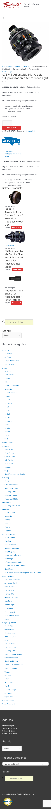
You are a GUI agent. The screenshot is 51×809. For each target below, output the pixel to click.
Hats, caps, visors (11, 488)
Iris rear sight (9, 605)
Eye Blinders (9, 590)
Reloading (8, 421)
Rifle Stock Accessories (13, 562)
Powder (7, 432)
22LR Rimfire (9, 375)
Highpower (9, 682)
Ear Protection (10, 643)
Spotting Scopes (11, 668)
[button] (3, 18)
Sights (7, 619)
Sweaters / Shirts (11, 499)
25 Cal (7, 410)
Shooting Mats (10, 651)
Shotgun (8, 523)
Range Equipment (9, 623)
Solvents (8, 467)
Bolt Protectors (10, 545)
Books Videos (7, 442)
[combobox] (25, 764)
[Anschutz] (11, 141)
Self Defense (9, 364)
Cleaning (5, 446)
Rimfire (7, 520)
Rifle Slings (9, 559)
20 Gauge (8, 403)
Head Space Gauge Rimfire (15, 474)
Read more (17, 270)
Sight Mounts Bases (12, 615)
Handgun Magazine (12, 548)
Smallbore (8, 693)
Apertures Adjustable (12, 579)
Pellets (7, 396)
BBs (6, 382)
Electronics (6, 503)
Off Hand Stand (10, 637)
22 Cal (7, 407)
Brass (7, 424)
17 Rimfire (8, 371)
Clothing (5, 478)
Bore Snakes (9, 453)
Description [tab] (9, 151)
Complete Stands (11, 658)
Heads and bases (11, 661)
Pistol (7, 686)
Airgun (7, 679)
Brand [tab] (7, 156)
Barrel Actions (10, 512)
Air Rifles (8, 357)
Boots (7, 481)
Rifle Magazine (10, 552)
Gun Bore (8, 601)
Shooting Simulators (12, 506)
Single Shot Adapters (13, 555)
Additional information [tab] (13, 154)
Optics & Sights (8, 576)
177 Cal (7, 400)
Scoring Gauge (10, 690)
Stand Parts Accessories (14, 665)
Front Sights (9, 594)
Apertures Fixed (10, 583)
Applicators (9, 449)
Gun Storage (9, 629)
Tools (7, 439)
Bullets (7, 428)
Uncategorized (8, 700)
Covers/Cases (10, 587)
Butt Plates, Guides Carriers (15, 565)
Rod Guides (9, 464)
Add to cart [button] (16, 228)
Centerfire (8, 389)
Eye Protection (10, 647)
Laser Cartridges (11, 393)
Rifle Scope (9, 608)
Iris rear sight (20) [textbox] (23, 764)
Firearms (5, 509)
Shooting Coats (10, 492)
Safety (7, 640)
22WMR (7, 378)
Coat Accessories (11, 484)
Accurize (8, 675)
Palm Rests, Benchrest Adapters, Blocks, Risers (23, 573)
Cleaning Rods (10, 456)
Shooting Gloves (11, 495)
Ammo (4, 368)
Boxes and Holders (12, 386)
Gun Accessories (8, 534)
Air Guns (5, 350)
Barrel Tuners (10, 537)
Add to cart (11, 128)
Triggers (8, 530)
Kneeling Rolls (10, 633)
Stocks (7, 527)
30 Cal (7, 414)
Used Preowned (8, 704)
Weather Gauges (11, 697)
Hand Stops (9, 569)
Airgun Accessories (12, 361)
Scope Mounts (10, 612)
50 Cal (7, 418)
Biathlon (8, 541)
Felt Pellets (9, 460)
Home (4, 66)
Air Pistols (8, 353)
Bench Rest (9, 626)
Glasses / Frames (11, 597)
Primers (7, 435)
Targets (7, 672)
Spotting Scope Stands (13, 654)
